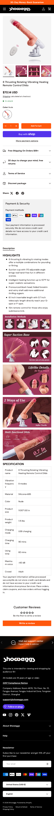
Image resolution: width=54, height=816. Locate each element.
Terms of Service (36, 807)
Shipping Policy (8, 809)
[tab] (9, 248)
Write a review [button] (27, 623)
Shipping (6, 96)
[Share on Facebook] (17, 193)
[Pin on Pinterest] (22, 193)
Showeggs (12, 803)
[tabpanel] (27, 424)
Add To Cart (36, 126)
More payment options (27, 140)
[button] (50, 9)
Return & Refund (21, 807)
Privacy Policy (8, 807)
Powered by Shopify (24, 803)
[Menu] (4, 9)
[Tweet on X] (11, 193)
